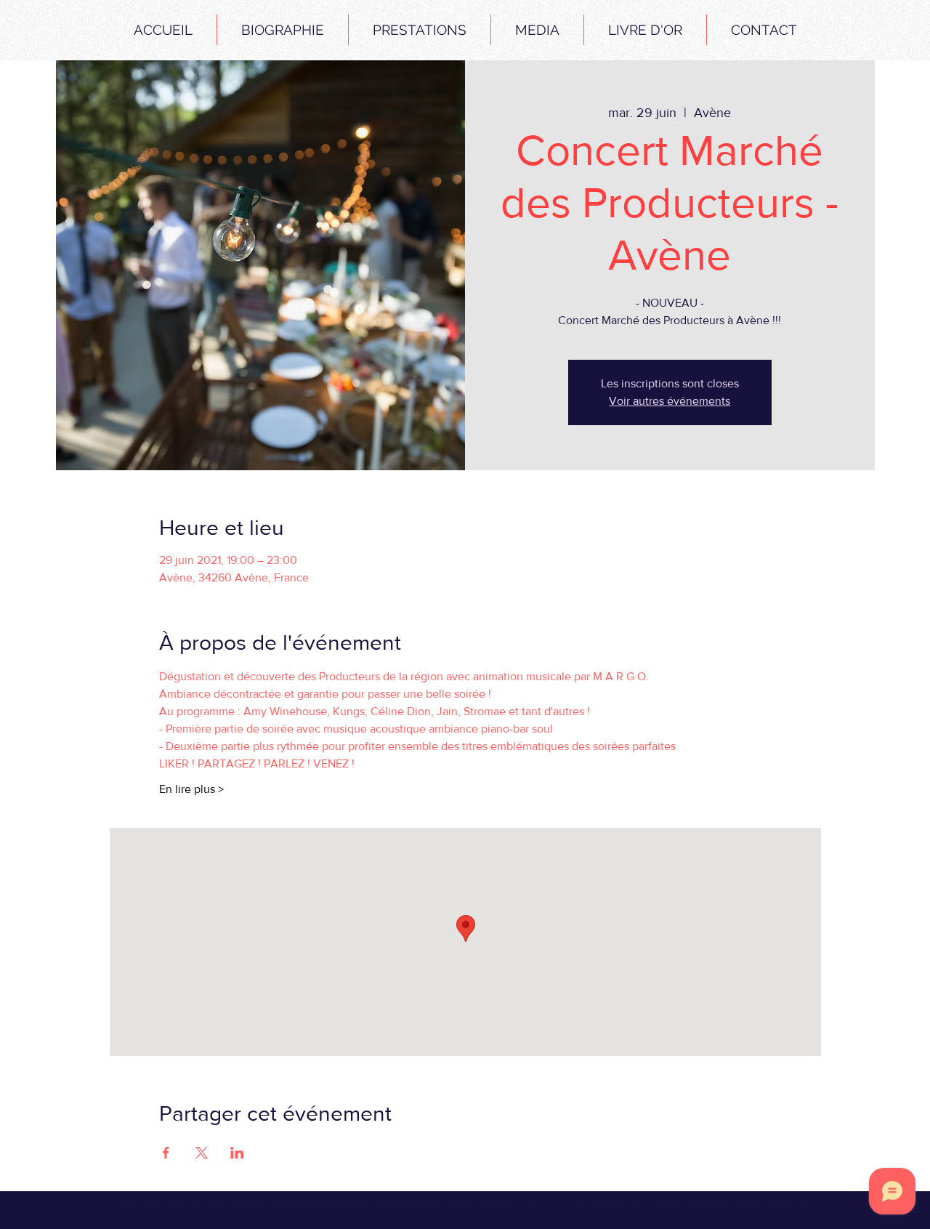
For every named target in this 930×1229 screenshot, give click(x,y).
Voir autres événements (669, 401)
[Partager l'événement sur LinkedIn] (237, 1153)
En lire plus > (191, 789)
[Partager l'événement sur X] (202, 1153)
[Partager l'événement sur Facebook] (166, 1153)
